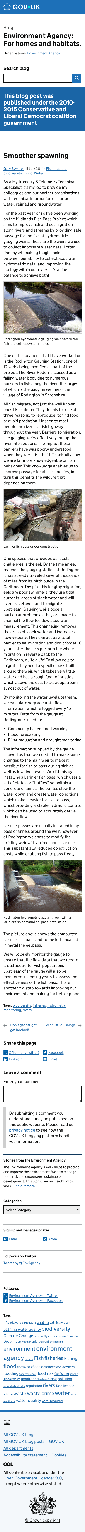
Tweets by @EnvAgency (21, 1263)
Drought (10, 1341)
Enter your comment (22, 1081)
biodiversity (22, 1005)
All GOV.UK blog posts (24, 1441)
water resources (52, 1401)
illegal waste (11, 1379)
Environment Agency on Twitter (33, 1295)
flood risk (45, 1373)
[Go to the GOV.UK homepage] (21, 7)
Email (52, 1059)
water (62, 1393)
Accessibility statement (25, 1455)
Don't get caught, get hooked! (24, 1027)
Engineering (56, 1341)
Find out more (24, 1186)
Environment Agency (43, 53)
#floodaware (12, 1322)
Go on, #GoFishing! (59, 1025)
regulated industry (14, 1386)
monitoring (12, 1010)
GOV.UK (56, 1441)
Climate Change (18, 1335)
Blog (8, 27)
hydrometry (56, 1005)
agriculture (29, 1323)
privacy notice (22, 1130)
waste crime (40, 1393)
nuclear (52, 1379)
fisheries (39, 1005)
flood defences (64, 1367)
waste (19, 1393)
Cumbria (72, 1336)
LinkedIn (15, 1059)
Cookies (58, 1455)
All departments (18, 1448)
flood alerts (24, 1367)
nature (43, 1379)
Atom (52, 1239)
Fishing (70, 1358)
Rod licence (65, 1385)
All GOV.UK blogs (19, 1434)
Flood (27, 173)
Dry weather (24, 1341)
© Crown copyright (42, 1520)
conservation (57, 1336)
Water (39, 173)
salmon (8, 1394)
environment (19, 1348)
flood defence (43, 1367)
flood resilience (27, 1374)
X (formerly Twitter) (24, 1052)
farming (29, 1359)
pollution (65, 1379)
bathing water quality (22, 1329)
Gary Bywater (13, 168)
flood (9, 1366)
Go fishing (61, 1373)
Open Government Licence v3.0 (32, 1478)
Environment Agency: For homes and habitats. (42, 39)
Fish (39, 1358)
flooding (10, 1373)
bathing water (59, 1322)
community (40, 1336)
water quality (28, 1400)
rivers (27, 1010)
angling (43, 1322)
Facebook (56, 1052)
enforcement (40, 1341)
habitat (74, 1374)
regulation (34, 1385)
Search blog (16, 68)
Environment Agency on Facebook (36, 1300)
